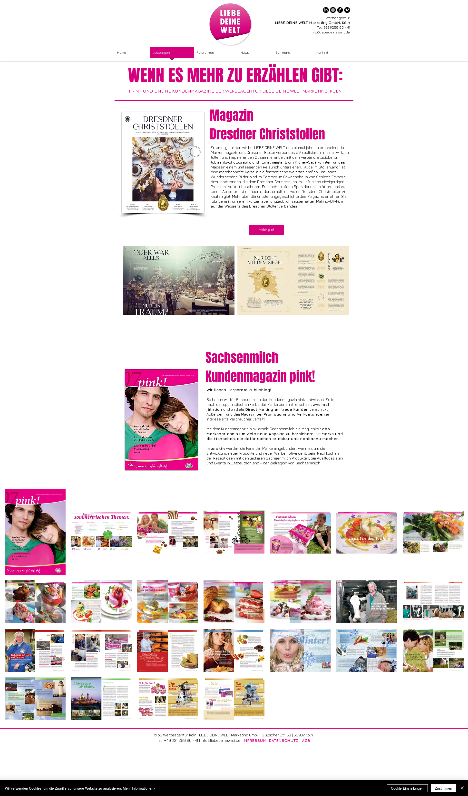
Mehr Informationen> (139, 788)
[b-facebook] (340, 10)
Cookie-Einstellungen (407, 788)
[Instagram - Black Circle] (333, 10)
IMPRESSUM (254, 740)
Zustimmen (443, 788)
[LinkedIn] (326, 10)
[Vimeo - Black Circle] (347, 10)
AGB (306, 740)
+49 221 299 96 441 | (182, 740)
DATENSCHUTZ (283, 740)
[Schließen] (462, 788)
